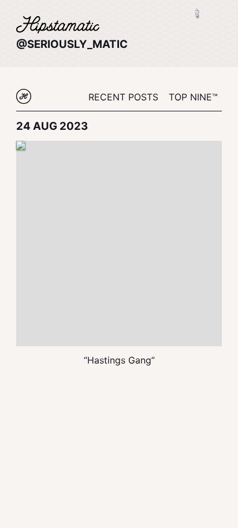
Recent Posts (123, 97)
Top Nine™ (193, 97)
